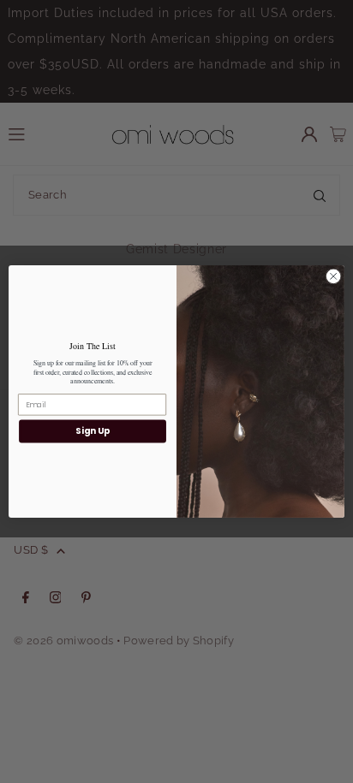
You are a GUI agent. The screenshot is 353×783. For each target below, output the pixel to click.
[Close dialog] (333, 276)
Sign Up (92, 431)
